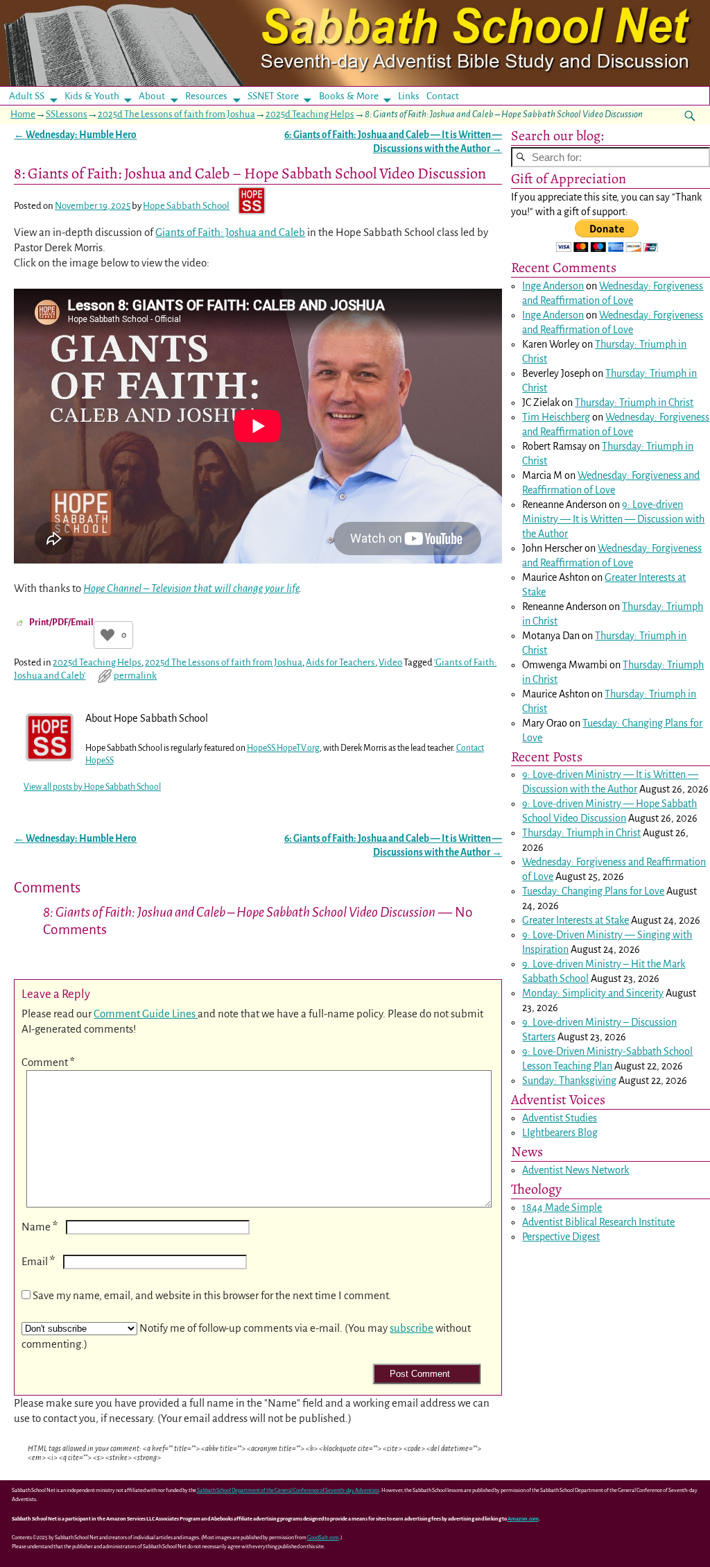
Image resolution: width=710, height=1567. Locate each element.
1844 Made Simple (562, 1207)
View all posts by (92, 787)
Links (413, 96)
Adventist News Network (575, 1170)
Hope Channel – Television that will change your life (191, 588)
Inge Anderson (553, 285)
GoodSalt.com (323, 1537)
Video (390, 662)
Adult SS (26, 96)
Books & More (349, 96)
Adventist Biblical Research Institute (598, 1222)
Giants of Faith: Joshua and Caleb (230, 232)
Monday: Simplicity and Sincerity (593, 993)
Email (38, 1261)
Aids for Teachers (340, 662)
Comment (48, 1062)
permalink (135, 675)
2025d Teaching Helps (310, 114)
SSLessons (66, 114)
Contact (442, 96)
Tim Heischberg (556, 417)
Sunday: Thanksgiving (569, 1080)
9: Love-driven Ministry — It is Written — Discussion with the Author (613, 519)
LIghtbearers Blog (560, 1132)
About (152, 96)
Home (22, 114)
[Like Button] (107, 635)
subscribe (411, 1328)
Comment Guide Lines (146, 1013)
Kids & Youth (91, 96)
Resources (206, 96)
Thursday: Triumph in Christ (634, 402)
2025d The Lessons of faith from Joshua (176, 114)
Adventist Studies (559, 1118)
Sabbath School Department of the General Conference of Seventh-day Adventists (288, 1490)
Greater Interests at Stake (575, 920)
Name (39, 1227)
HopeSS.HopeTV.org (283, 748)
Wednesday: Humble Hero (75, 135)
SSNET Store (273, 96)
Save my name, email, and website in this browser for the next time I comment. (212, 1295)
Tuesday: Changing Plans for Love (593, 891)
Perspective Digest (561, 1236)
